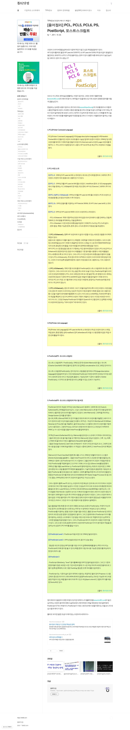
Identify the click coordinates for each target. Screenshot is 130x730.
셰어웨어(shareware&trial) (25, 213)
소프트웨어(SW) (22, 144)
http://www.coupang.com (55, 621)
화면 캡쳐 (20, 184)
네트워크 (20, 170)
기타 (19, 198)
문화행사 (20, 123)
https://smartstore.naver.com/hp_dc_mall (58, 634)
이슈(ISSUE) (21, 219)
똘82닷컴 (23, 3)
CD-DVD (20, 168)
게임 (19, 118)
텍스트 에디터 (21, 189)
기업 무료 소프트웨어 (24, 159)
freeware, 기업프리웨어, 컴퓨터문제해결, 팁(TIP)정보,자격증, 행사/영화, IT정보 (72, 690)
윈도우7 (20, 139)
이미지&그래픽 (21, 182)
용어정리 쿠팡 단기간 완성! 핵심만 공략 (62, 624)
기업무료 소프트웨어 (32, 10)
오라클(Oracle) (21, 227)
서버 (19, 106)
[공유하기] (53, 651)
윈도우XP (20, 127)
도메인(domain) (21, 130)
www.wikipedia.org (86, 107)
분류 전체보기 (22, 96)
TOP (111, 717)
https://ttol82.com (22, 718)
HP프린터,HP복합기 (56, 637)
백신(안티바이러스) (22, 161)
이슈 (99, 10)
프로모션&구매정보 (22, 156)
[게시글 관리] (55, 651)
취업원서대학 (21, 125)
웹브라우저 (20, 101)
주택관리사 (20, 224)
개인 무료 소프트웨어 (24, 201)
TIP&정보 (48, 10)
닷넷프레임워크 (21, 151)
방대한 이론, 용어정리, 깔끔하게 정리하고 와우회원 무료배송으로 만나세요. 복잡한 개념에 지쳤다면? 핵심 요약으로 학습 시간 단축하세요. (80, 627)
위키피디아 (107, 156)
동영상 (19, 179)
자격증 (19, 222)
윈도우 (19, 104)
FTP (19, 193)
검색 (107, 3)
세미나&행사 (21, 216)
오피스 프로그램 (22, 177)
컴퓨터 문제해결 (63, 10)
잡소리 (108, 10)
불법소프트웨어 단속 (23, 149)
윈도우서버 (20, 137)
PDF (19, 175)
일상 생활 (20, 116)
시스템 (19, 166)
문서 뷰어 (20, 186)
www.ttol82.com (54, 99)
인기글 (26, 243)
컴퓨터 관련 (21, 114)
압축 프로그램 (21, 163)
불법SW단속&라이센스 (83, 10)
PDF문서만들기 (21, 134)
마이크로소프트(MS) (23, 153)
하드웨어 (20, 108)
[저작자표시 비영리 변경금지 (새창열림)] (67, 651)
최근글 (19, 243)
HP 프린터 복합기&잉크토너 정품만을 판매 (61, 639)
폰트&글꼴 (20, 191)
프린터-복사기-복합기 (23, 132)
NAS (19, 141)
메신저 (19, 196)
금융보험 (20, 121)
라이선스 (20, 147)
